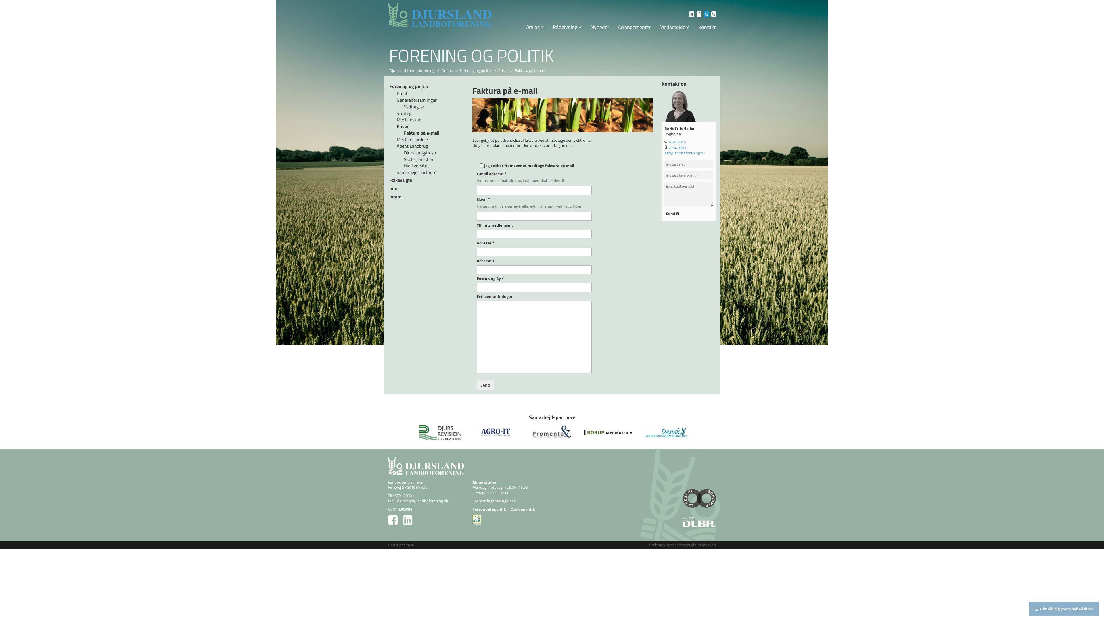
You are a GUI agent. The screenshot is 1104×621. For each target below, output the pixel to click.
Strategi (405, 113)
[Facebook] (395, 522)
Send (671, 213)
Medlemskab (409, 119)
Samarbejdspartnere (416, 172)
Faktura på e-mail (421, 132)
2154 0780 (677, 147)
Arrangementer (634, 27)
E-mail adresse (491, 173)
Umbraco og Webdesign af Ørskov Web (682, 544)
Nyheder (600, 27)
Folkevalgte (401, 180)
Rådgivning (565, 27)
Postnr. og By (490, 278)
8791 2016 (677, 142)
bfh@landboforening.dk (684, 153)
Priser (503, 70)
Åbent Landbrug (412, 146)
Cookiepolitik (522, 509)
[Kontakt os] (713, 14)
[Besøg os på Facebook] (698, 14)
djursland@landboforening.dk (422, 500)
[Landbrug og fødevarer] (664, 500)
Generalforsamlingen (417, 100)
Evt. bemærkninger (495, 296)
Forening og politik (475, 70)
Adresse (485, 243)
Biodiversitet (416, 165)
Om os (533, 27)
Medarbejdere (675, 27)
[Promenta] (552, 432)
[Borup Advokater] (608, 432)
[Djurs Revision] (440, 432)
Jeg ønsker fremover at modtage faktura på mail (529, 165)
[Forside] (691, 14)
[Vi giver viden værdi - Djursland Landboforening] (440, 15)
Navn (483, 199)
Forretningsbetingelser (493, 500)
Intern (396, 196)
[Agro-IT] (496, 432)
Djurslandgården (420, 152)
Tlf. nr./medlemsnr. (495, 225)
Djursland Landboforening (412, 70)
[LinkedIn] (410, 522)
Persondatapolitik (489, 509)
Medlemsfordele (412, 139)
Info (393, 188)
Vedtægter (414, 106)
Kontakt (707, 27)
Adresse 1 (485, 260)
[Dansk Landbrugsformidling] (664, 432)
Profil (402, 93)
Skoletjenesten (418, 159)
